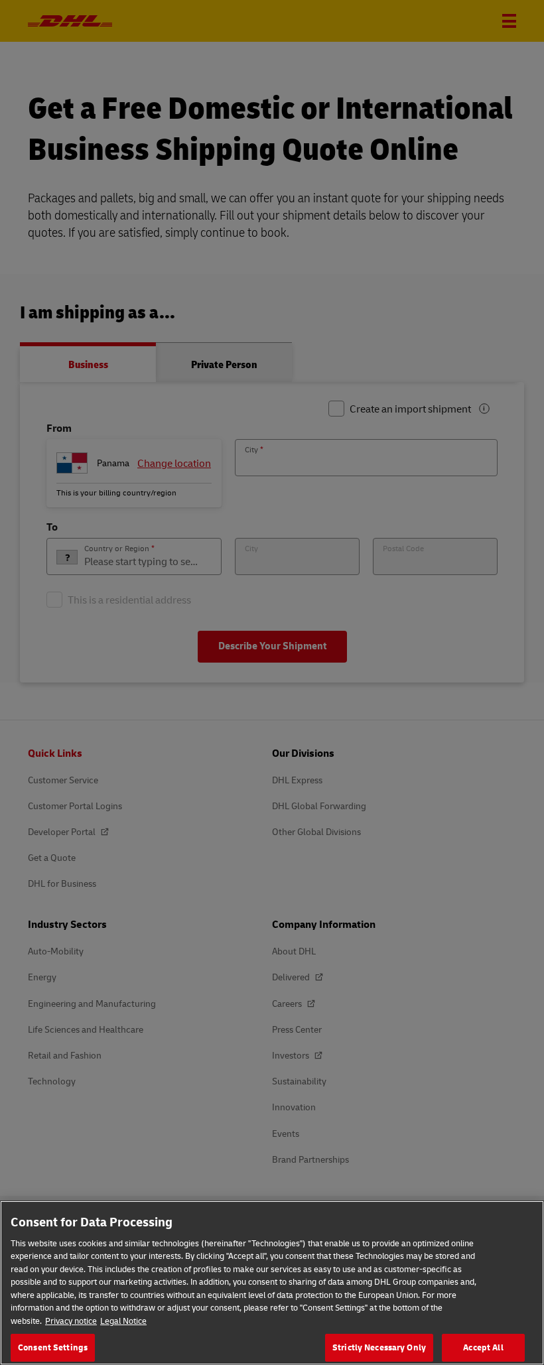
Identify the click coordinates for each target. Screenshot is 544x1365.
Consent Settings (53, 1347)
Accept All (483, 1347)
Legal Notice (123, 1321)
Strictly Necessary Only (379, 1347)
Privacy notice (71, 1321)
